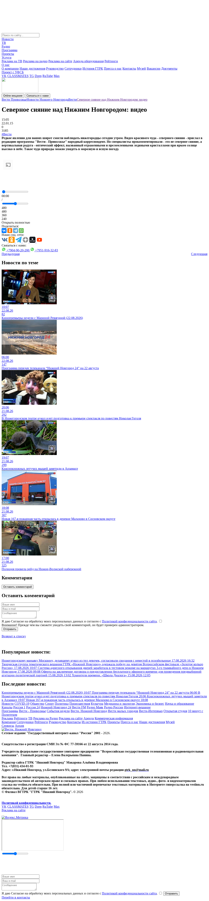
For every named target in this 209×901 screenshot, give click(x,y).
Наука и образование (179, 703)
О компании (10, 68)
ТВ (4, 43)
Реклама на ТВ (12, 61)
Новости (8, 39)
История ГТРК (92, 68)
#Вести (7, 134)
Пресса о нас (113, 68)
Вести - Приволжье (32, 711)
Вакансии (153, 68)
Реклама (7, 718)
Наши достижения (32, 68)
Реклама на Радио (45, 718)
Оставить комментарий (17, 586)
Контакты (129, 68)
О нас (6, 65)
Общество (37, 703)
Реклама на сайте (60, 61)
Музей (141, 68)
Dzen (38, 76)
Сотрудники (73, 68)
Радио (6, 46)
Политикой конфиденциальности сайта (129, 621)
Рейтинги (111, 61)
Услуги (6, 57)
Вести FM (79, 707)
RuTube (47, 76)
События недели (58, 711)
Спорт (49, 703)
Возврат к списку (14, 636)
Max (57, 76)
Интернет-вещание (137, 707)
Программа (9, 50)
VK (4, 76)
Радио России (113, 707)
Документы (169, 68)
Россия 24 (33, 707)
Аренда (88, 718)
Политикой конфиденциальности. (26, 803)
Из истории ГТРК (94, 722)
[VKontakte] (4, 230)
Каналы (7, 707)
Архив (19, 725)
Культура (97, 703)
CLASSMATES (18, 76)
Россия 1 (19, 707)
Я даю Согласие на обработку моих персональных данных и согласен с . (80, 621)
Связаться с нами (38, 95)
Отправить (9, 629)
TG (31, 76)
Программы (10, 711)
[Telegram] (15, 230)
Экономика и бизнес (150, 703)
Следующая (199, 254)
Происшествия (79, 703)
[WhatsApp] (21, 230)
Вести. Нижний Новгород (89, 711)
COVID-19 (21, 703)
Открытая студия (175, 711)
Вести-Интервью (151, 711)
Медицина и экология (119, 703)
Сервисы (8, 725)
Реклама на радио (35, 61)
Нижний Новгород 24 (56, 707)
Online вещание (12, 95)
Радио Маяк (95, 707)
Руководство (55, 68)
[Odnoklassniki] (9, 230)
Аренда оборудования (88, 61)
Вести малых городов (123, 711)
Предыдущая (11, 254)
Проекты (8, 54)
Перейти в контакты (16, 897)
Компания (9, 722)
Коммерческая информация (114, 718)
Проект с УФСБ (13, 72)
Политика (62, 703)
